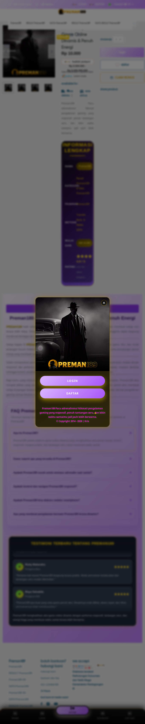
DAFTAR (72, 393)
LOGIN (72, 381)
